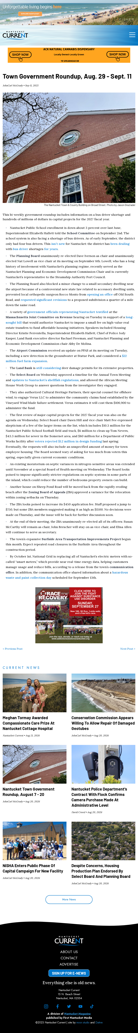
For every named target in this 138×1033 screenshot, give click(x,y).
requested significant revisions (44, 300)
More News (69, 899)
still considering (48, 368)
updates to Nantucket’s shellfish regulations (45, 380)
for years (51, 249)
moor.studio (83, 1022)
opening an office (100, 294)
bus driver (20, 249)
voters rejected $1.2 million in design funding (68, 441)
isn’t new (58, 244)
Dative (99, 1022)
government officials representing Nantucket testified (67, 312)
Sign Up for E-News (69, 973)
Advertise (69, 964)
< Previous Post (13, 648)
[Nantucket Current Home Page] (15, 35)
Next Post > (127, 648)
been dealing (120, 244)
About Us (69, 951)
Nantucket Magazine (77, 1014)
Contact (69, 958)
